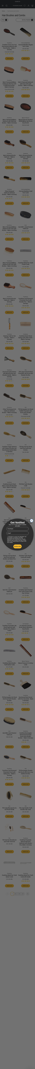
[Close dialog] (31, 520)
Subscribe (17, 546)
